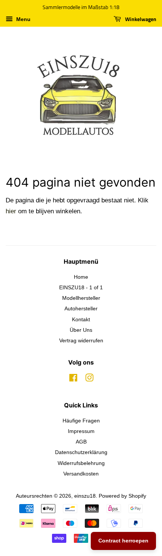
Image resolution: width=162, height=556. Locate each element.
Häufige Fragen (81, 421)
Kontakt (81, 319)
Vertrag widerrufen (81, 340)
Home (81, 277)
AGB (81, 442)
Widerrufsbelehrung (81, 463)
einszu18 (85, 496)
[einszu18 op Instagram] (89, 379)
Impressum (81, 431)
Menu (23, 19)
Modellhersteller (81, 298)
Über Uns (81, 330)
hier (11, 211)
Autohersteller (81, 308)
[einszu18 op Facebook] (73, 379)
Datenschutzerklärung (81, 452)
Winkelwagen (140, 19)
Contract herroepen (123, 541)
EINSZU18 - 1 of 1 (81, 287)
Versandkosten (81, 474)
